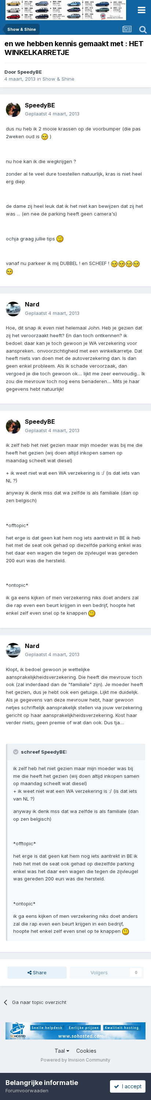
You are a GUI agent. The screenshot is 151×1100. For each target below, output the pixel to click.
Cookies (86, 1051)
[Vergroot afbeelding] (44, 136)
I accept (130, 1086)
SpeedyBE (29, 72)
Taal (60, 1051)
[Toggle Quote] (16, 752)
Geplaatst (52, 114)
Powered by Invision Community (75, 1060)
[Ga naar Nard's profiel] (13, 309)
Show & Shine (58, 79)
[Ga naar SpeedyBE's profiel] (13, 109)
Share (39, 972)
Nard (32, 304)
